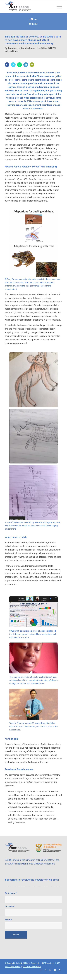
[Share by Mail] (32, 64)
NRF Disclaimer (47, 963)
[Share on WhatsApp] (19, 64)
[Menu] (57, 6)
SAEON (19, 963)
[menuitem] (57, 6)
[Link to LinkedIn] (50, 970)
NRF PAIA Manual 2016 (32, 967)
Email (8, 919)
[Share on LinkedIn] (25, 64)
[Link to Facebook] (41, 970)
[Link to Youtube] (55, 970)
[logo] (27, 6)
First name (11, 893)
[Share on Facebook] (7, 64)
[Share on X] (13, 64)
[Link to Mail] (59, 970)
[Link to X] (45, 970)
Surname (10, 906)
